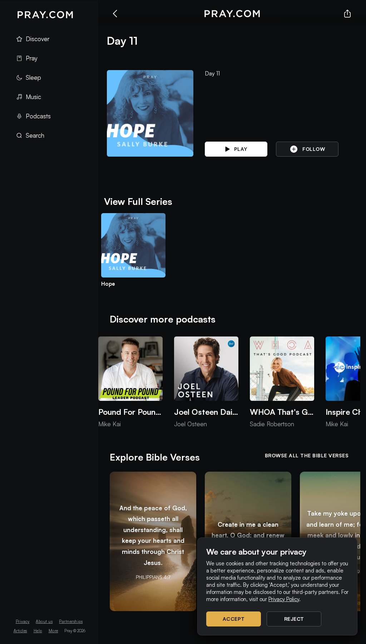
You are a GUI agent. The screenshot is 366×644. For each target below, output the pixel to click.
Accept (234, 619)
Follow (313, 149)
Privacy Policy (283, 599)
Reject (294, 619)
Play (240, 149)
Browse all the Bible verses (307, 455)
